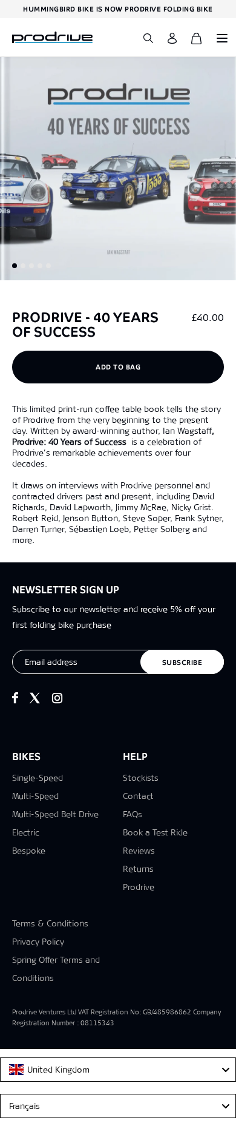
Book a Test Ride (155, 832)
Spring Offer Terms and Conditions (56, 969)
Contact (138, 796)
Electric (25, 832)
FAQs (132, 814)
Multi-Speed (35, 796)
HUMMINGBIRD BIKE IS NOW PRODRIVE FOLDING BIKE (118, 9)
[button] (14, 265)
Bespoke (28, 850)
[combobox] (118, 1069)
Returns (138, 869)
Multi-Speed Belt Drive (55, 814)
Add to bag (118, 367)
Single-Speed (37, 778)
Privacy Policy (38, 941)
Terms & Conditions (50, 923)
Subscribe (182, 662)
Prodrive (138, 887)
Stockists (141, 778)
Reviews (139, 850)
